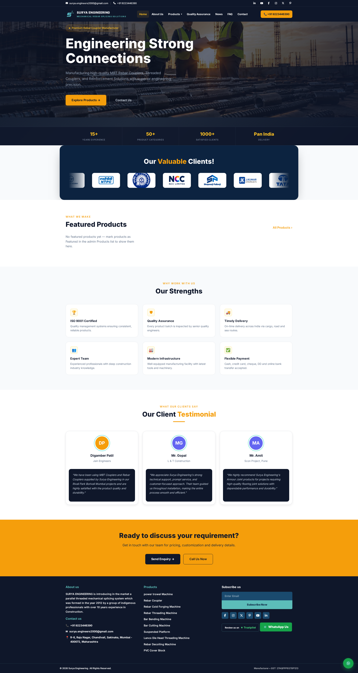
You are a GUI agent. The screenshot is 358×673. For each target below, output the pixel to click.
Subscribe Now (257, 604)
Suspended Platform (157, 631)
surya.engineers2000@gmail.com (91, 631)
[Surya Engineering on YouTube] (262, 3)
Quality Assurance (198, 14)
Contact (243, 14)
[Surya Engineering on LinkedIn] (254, 3)
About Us (157, 14)
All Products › (282, 227)
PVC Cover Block (154, 650)
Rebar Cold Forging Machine (162, 606)
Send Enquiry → (162, 559)
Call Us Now (198, 559)
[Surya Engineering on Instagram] (276, 3)
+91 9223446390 (81, 625)
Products (175, 14)
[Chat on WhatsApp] (348, 663)
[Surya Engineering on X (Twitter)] (283, 3)
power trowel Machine (158, 594)
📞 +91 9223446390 (276, 14)
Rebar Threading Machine (160, 612)
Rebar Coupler (153, 600)
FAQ (230, 14)
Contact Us (123, 100)
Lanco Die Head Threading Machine (166, 637)
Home (143, 14)
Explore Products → (86, 100)
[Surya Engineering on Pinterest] (290, 3)
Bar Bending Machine (157, 619)
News (219, 14)
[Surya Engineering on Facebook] (269, 3)
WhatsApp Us (278, 627)
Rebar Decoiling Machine (160, 644)
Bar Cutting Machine (157, 625)
